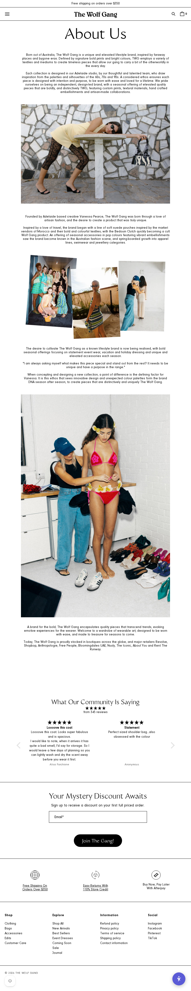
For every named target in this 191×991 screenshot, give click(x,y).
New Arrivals (61, 928)
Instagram (155, 923)
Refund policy (109, 923)
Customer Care (15, 943)
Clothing (10, 923)
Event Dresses (62, 938)
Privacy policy (109, 928)
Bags (8, 928)
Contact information (114, 943)
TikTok (152, 938)
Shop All (58, 923)
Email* (59, 817)
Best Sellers (61, 933)
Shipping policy (110, 938)
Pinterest (154, 933)
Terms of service (112, 933)
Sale (55, 948)
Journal (57, 953)
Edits (8, 938)
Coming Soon (61, 943)
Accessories (13, 933)
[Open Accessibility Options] (178, 978)
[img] (95, 708)
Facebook (155, 928)
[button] (173, 14)
